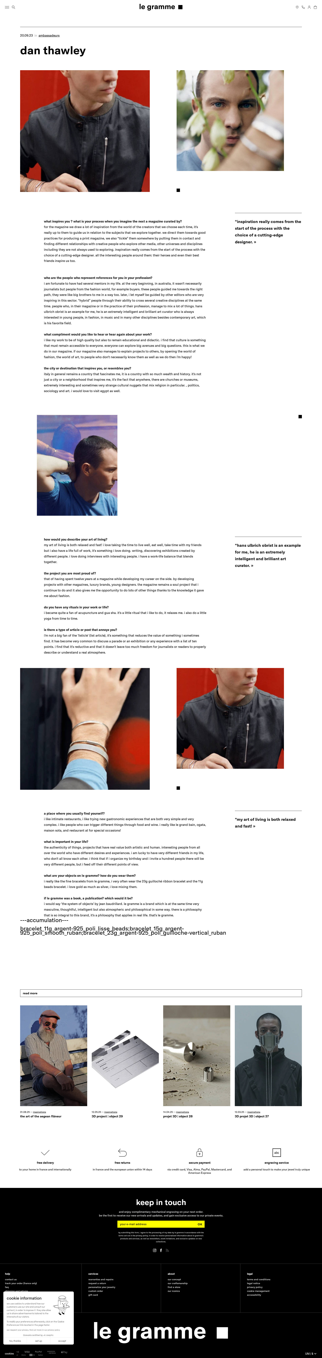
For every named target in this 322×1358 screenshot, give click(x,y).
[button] (9, 1353)
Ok (200, 1224)
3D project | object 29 (107, 1116)
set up (38, 1341)
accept (62, 1341)
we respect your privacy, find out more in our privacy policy (33, 1330)
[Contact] (303, 7)
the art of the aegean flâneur (40, 1116)
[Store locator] (297, 7)
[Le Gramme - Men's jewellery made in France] (161, 7)
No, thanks (15, 1341)
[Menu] (7, 7)
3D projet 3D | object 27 (252, 1116)
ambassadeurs (49, 35)
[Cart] (315, 7)
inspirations (39, 1112)
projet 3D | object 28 (178, 1116)
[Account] (309, 7)
